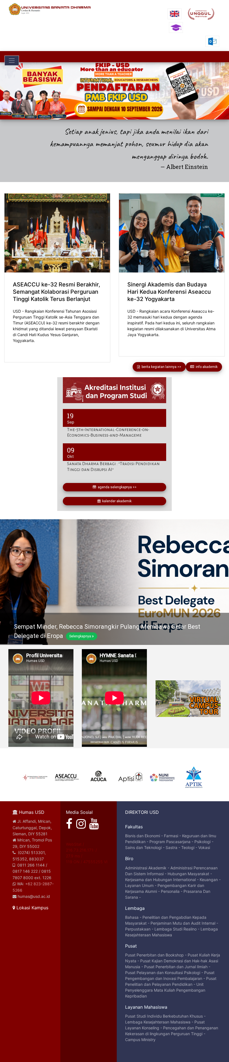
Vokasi (204, 847)
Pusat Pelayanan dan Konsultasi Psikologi (162, 972)
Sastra (171, 847)
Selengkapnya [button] (80, 636)
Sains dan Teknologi (143, 847)
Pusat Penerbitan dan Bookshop (154, 955)
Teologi (187, 847)
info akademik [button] (206, 367)
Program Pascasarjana (169, 841)
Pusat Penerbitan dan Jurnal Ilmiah (175, 966)
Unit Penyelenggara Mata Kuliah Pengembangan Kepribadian (165, 990)
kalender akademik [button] (116, 501)
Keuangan (209, 879)
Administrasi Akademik (145, 867)
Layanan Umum (139, 885)
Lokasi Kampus (31, 907)
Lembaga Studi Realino (175, 929)
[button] (17, 90)
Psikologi (202, 841)
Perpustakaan (138, 929)
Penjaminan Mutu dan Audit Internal (183, 923)
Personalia (170, 891)
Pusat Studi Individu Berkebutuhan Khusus (164, 1016)
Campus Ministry (140, 1039)
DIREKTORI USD (142, 812)
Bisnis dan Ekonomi (142, 835)
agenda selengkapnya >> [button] (116, 487)
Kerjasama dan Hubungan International (160, 879)
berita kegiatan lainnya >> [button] (160, 367)
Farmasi (171, 835)
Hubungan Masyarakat (188, 873)
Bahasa (132, 917)
